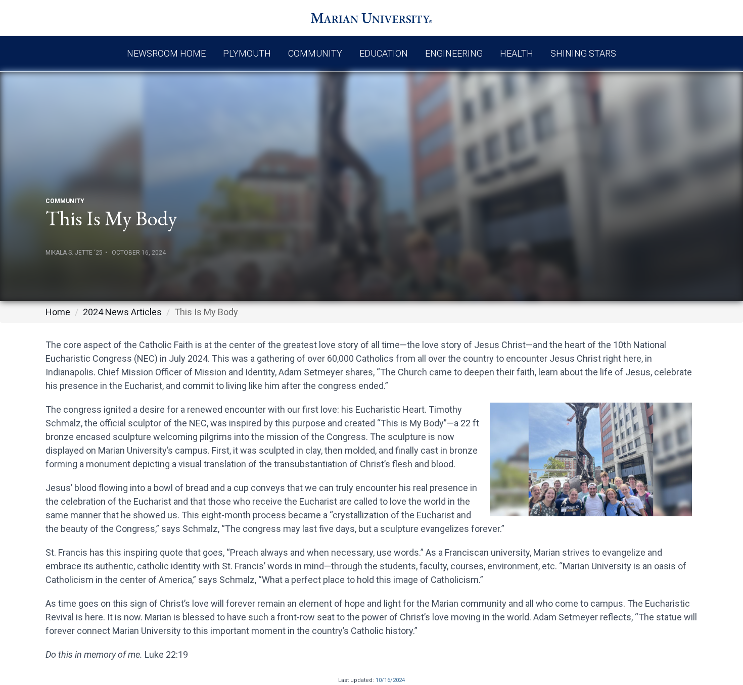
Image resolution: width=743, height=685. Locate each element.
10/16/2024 (390, 680)
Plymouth (247, 53)
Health (516, 53)
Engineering (454, 53)
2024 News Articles (122, 312)
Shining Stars (583, 53)
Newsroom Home (166, 53)
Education (383, 53)
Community (315, 53)
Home (57, 312)
